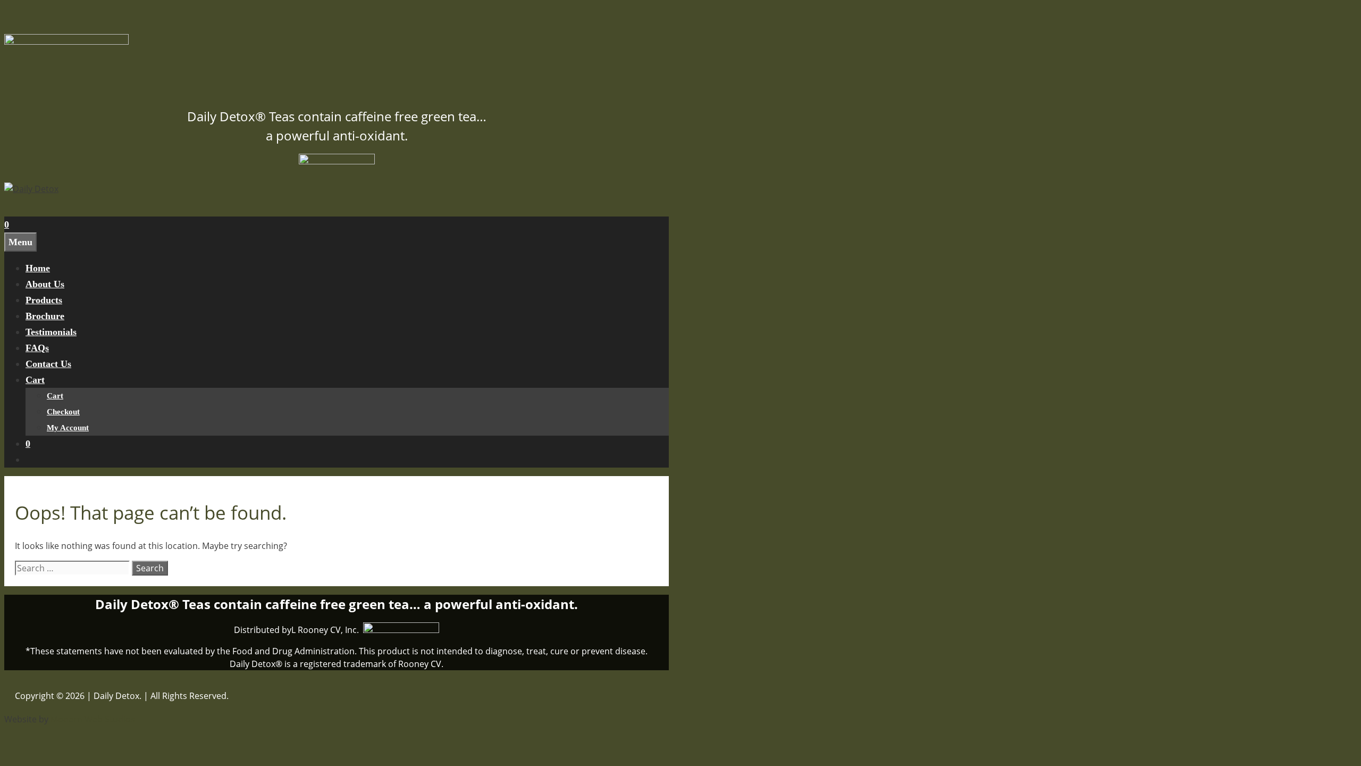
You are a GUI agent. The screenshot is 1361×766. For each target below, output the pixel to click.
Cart (35, 379)
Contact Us (48, 364)
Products (44, 300)
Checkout (63, 411)
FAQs (37, 348)
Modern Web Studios (93, 719)
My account (68, 427)
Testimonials (51, 332)
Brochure (45, 316)
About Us (45, 284)
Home (38, 268)
